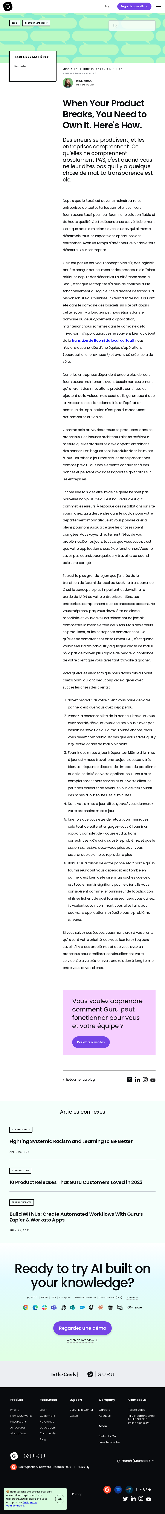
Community (47, 1433)
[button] (157, 6)
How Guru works (21, 1416)
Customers (47, 1416)
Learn (43, 1410)
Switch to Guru (108, 1436)
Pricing (14, 1410)
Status (73, 1416)
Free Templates (109, 1442)
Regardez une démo (134, 6)
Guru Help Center (81, 1410)
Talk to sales (136, 1410)
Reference (47, 1421)
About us (105, 1416)
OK (60, 1499)
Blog (43, 1439)
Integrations (18, 1421)
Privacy (77, 1494)
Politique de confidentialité (21, 1504)
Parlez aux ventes (91, 1042)
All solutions (18, 1433)
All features (17, 1427)
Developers (48, 1427)
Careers (104, 1410)
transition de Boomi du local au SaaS (103, 340)
